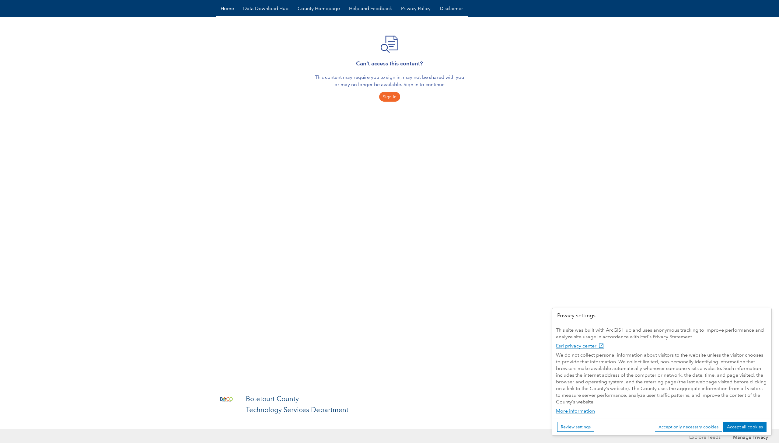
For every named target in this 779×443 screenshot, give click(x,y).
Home (227, 8)
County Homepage (319, 8)
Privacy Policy (416, 8)
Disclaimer (451, 8)
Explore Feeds (705, 437)
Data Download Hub (265, 8)
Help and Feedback (370, 8)
